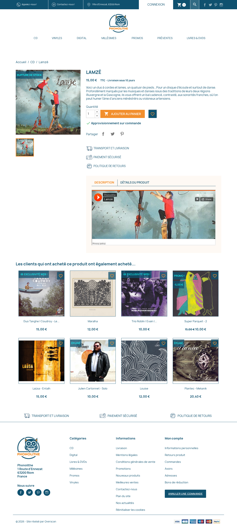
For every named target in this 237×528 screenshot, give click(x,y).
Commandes (173, 462)
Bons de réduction (176, 482)
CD (36, 38)
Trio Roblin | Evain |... (144, 321)
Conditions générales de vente (135, 462)
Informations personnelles (181, 448)
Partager (103, 134)
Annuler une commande (185, 493)
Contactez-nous (126, 489)
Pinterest (122, 134)
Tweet (112, 134)
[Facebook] (205, 5)
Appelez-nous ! (29, 4)
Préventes (165, 38)
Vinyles (57, 38)
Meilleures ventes (127, 482)
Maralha (93, 321)
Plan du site (123, 496)
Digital (81, 38)
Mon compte (174, 438)
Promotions (123, 468)
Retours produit (175, 455)
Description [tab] (104, 182)
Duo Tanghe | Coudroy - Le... (41, 321)
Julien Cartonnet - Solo (92, 388)
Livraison (121, 448)
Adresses (171, 475)
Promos (137, 38)
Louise (144, 388)
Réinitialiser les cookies (130, 510)
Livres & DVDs (196, 38)
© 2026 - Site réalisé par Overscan (36, 521)
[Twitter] (210, 5)
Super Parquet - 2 (195, 321)
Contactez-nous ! (66, 4)
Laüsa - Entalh (41, 388)
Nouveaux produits (128, 475)
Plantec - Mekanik (196, 388)
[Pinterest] (216, 5)
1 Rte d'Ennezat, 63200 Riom (106, 4)
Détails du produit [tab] (134, 182)
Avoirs (169, 468)
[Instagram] (221, 5)
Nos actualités (125, 503)
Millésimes (108, 38)
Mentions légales (127, 455)
